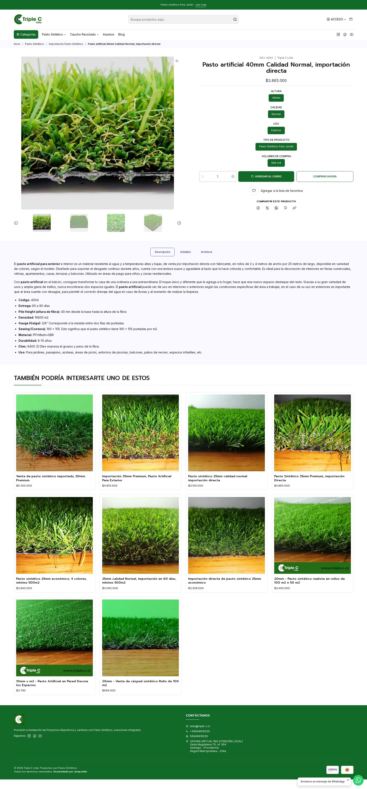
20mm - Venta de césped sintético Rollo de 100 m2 (140, 683)
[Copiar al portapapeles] (294, 208)
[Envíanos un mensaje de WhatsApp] (358, 780)
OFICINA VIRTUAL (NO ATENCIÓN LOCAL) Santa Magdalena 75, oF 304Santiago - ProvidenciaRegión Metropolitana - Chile (216, 746)
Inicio (17, 44)
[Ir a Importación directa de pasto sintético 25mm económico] (226, 535)
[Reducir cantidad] (202, 176)
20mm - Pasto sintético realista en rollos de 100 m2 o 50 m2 (309, 581)
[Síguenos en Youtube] (351, 34)
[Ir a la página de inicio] (28, 19)
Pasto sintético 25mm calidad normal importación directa (217, 478)
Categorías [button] (28, 34)
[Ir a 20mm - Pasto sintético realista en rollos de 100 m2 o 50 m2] (312, 535)
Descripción (162, 252)
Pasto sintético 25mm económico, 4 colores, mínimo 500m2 (51, 581)
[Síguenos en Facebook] (345, 34)
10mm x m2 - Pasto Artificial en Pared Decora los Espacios (52, 683)
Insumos (108, 34)
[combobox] (183, 19)
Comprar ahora (325, 176)
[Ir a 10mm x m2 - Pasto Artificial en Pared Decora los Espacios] (54, 638)
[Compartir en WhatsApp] (276, 208)
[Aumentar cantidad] (233, 176)
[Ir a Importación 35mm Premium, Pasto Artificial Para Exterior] (140, 432)
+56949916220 (200, 731)
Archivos (206, 252)
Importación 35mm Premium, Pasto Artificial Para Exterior (136, 478)
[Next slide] (178, 223)
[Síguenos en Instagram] (338, 34)
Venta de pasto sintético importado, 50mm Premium (50, 478)
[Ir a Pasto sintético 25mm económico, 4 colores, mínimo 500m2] (54, 535)
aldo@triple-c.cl (200, 726)
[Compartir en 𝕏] (267, 208)
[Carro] (350, 19)
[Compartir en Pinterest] (285, 208)
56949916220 (199, 736)
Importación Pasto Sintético (66, 44)
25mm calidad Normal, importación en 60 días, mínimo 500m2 (139, 581)
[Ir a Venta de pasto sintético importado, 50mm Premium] (54, 432)
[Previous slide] (17, 223)
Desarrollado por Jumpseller (70, 771)
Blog (121, 34)
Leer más (38, 4)
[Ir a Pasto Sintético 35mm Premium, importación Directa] (312, 432)
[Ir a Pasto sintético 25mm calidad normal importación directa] (226, 432)
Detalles (185, 252)
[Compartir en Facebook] (258, 208)
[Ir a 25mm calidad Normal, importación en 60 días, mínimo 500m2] (140, 535)
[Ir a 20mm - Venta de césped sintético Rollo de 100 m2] (140, 638)
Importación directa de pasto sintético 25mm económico (224, 581)
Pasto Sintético (52, 34)
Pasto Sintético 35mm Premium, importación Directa (309, 478)
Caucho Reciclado (83, 34)
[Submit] (235, 19)
